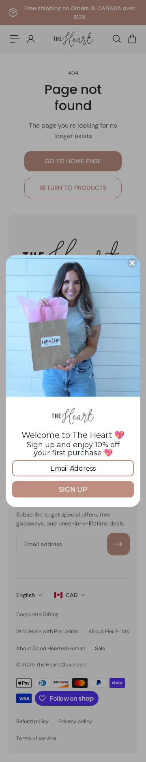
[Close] (132, 263)
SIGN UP (73, 489)
